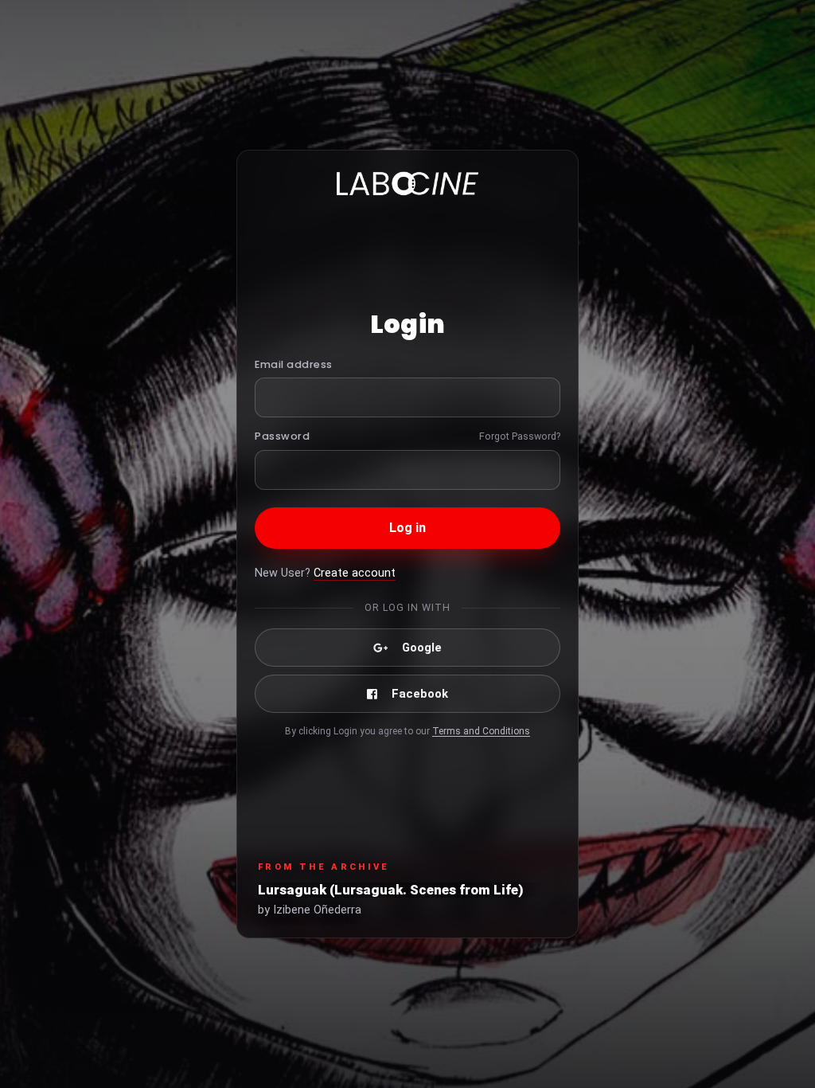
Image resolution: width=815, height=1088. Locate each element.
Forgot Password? (519, 436)
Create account (355, 573)
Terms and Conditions (481, 731)
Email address (294, 364)
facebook (420, 694)
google (422, 647)
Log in (408, 527)
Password (282, 436)
